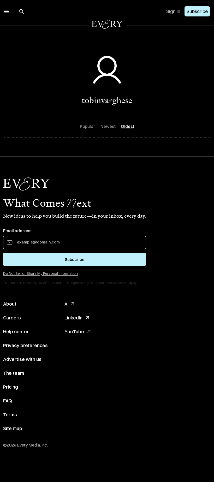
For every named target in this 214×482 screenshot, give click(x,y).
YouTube (74, 332)
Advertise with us (22, 359)
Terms (10, 415)
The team (13, 373)
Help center (16, 332)
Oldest (127, 126)
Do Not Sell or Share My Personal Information (40, 273)
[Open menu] (6, 11)
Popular (87, 126)
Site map (12, 428)
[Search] (21, 11)
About (9, 304)
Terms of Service (116, 283)
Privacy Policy (88, 283)
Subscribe (197, 11)
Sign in (173, 11)
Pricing (10, 387)
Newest (108, 126)
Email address (17, 230)
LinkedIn (73, 318)
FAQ (7, 401)
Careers (12, 318)
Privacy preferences (25, 345)
